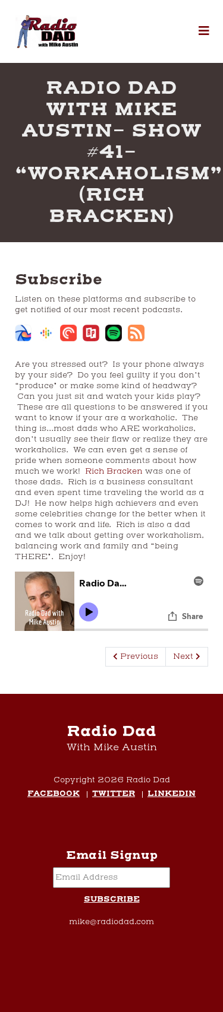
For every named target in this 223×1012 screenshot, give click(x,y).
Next (184, 656)
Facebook (53, 794)
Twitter (113, 794)
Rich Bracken (115, 471)
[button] (204, 31)
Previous (138, 656)
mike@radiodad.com (111, 922)
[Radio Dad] (48, 31)
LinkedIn (171, 794)
